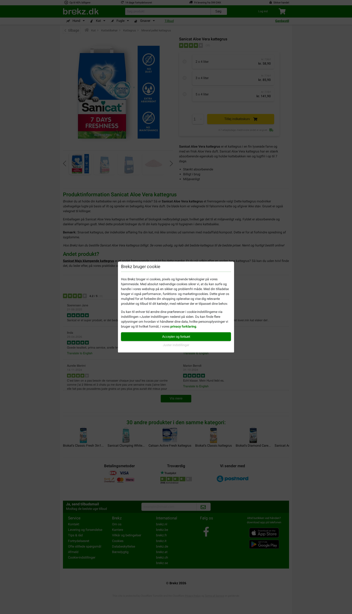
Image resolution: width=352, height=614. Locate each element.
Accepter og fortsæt (176, 336)
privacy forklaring (183, 326)
